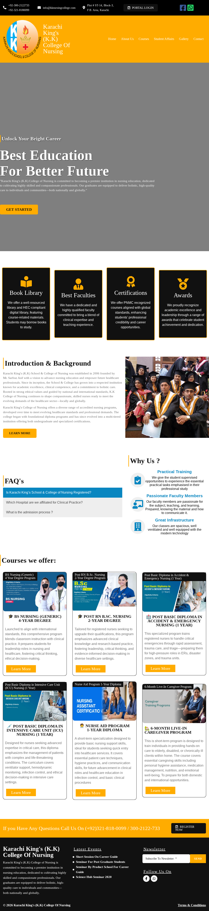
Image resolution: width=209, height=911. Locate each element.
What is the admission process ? (29, 512)
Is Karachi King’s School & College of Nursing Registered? (48, 492)
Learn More (21, 669)
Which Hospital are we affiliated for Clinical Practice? (44, 502)
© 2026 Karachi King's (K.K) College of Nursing (36, 905)
